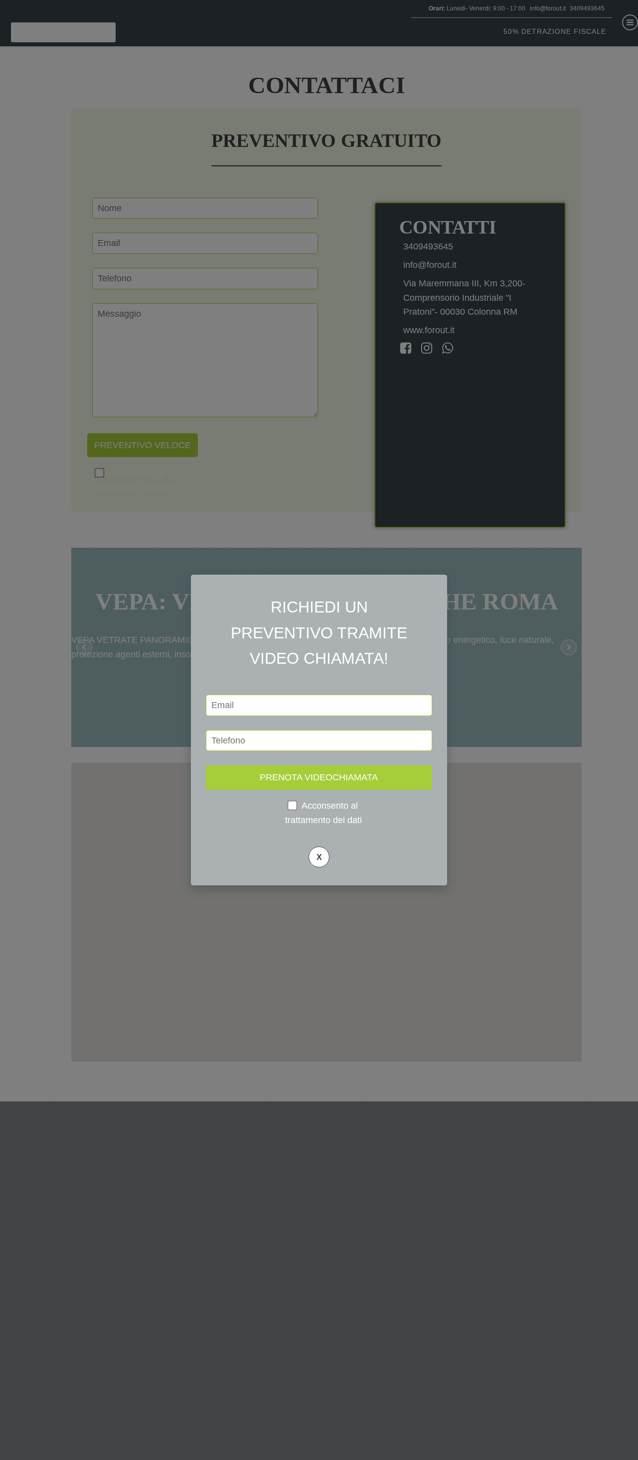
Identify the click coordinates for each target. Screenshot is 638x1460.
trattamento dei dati (323, 820)
